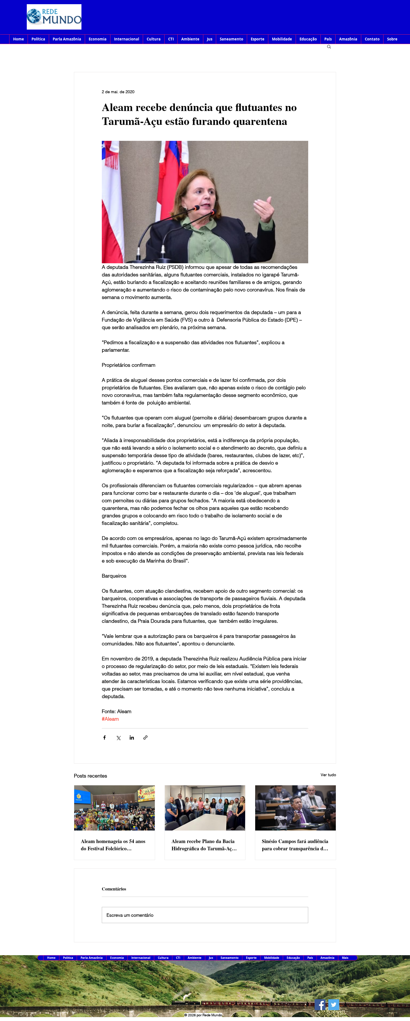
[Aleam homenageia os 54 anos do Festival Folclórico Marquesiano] (114, 808)
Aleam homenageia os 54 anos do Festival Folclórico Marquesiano (113, 844)
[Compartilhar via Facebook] (104, 737)
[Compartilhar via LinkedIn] (131, 737)
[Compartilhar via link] (145, 737)
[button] (329, 46)
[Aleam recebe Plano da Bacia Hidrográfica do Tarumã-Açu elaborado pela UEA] (205, 808)
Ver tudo (328, 774)
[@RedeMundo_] (333, 1004)
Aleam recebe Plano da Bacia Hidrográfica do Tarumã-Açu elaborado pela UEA (203, 844)
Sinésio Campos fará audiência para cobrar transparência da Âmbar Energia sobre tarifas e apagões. (295, 844)
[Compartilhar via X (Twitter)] (118, 737)
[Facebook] (320, 1004)
